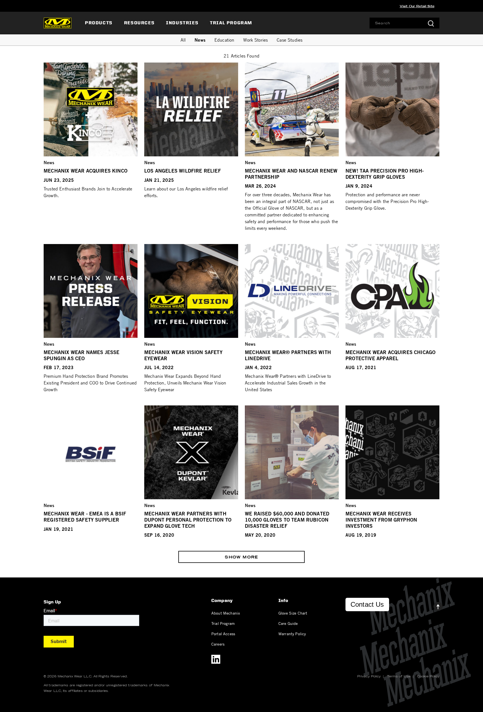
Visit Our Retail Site (417, 6)
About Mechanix (225, 612)
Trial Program (223, 623)
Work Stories (255, 40)
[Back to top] (433, 605)
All (183, 40)
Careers (217, 643)
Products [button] (99, 22)
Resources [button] (139, 22)
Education (224, 40)
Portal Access (223, 633)
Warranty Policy (292, 633)
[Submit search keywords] (431, 23)
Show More (241, 557)
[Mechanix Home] (58, 23)
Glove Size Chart (292, 612)
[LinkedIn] (215, 659)
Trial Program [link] (231, 22)
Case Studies (289, 40)
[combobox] (404, 23)
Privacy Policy (369, 676)
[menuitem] (99, 23)
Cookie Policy (428, 676)
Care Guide (288, 623)
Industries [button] (182, 22)
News (200, 40)
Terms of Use (399, 676)
